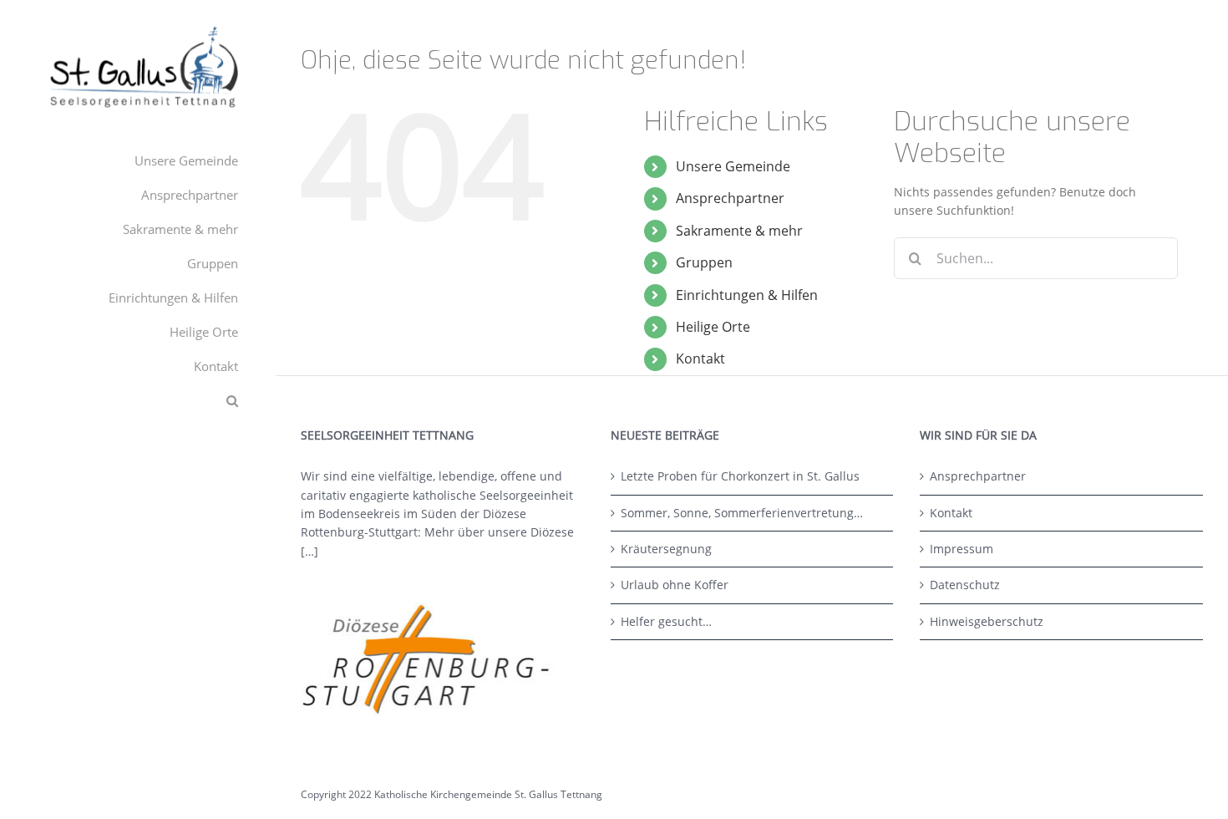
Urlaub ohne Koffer (674, 585)
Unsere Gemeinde (733, 166)
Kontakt (700, 358)
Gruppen (704, 262)
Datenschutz (965, 585)
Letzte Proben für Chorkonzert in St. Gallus (740, 476)
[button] (138, 401)
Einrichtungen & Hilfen (747, 295)
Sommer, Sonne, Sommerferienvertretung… (742, 513)
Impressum (961, 549)
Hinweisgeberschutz (986, 621)
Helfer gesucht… (666, 621)
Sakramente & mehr (739, 230)
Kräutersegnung (666, 549)
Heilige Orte (713, 327)
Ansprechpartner (730, 198)
